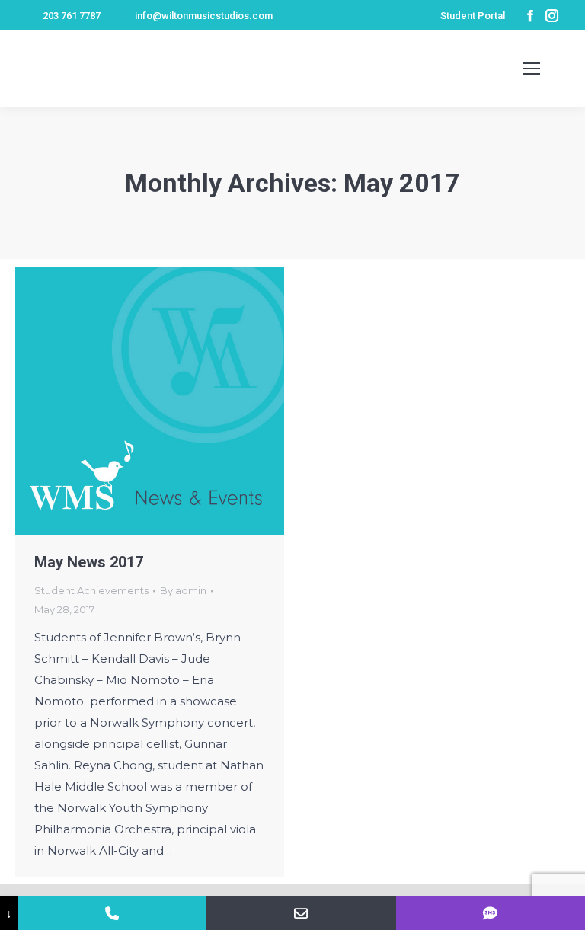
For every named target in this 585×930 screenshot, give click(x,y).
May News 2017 (88, 562)
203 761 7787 (72, 15)
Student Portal (472, 15)
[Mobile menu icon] (531, 68)
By (183, 590)
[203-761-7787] (112, 913)
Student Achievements (91, 590)
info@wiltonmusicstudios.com (204, 15)
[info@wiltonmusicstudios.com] (300, 913)
